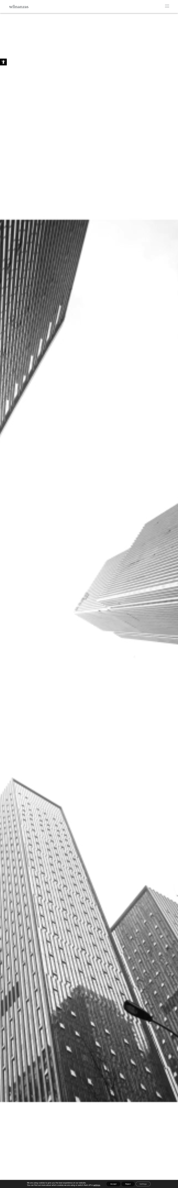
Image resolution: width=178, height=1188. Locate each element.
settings (96, 1185)
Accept (113, 1184)
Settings (143, 1184)
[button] (3, 62)
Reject (128, 1184)
